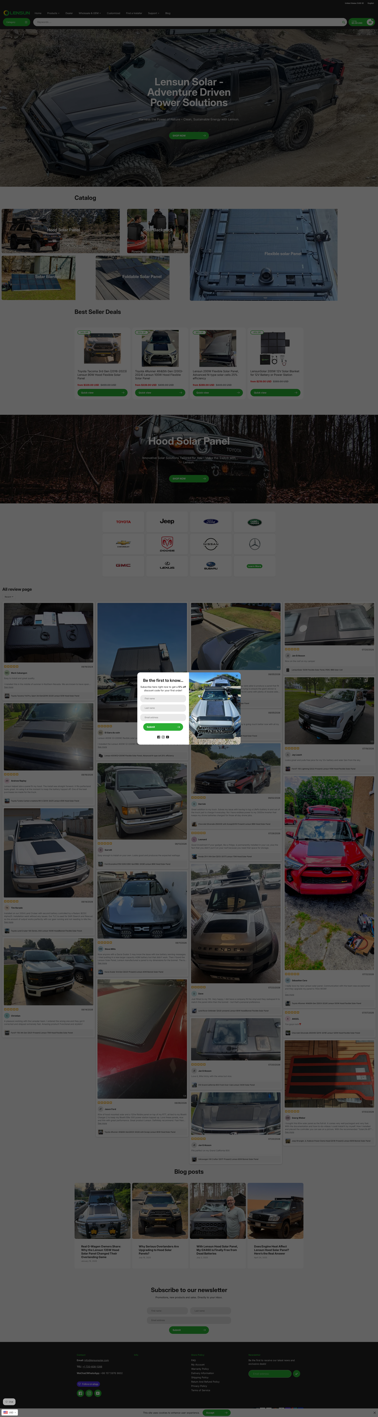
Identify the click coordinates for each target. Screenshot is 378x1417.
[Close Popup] (237, 676)
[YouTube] (167, 736)
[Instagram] (163, 736)
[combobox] (9, 1412)
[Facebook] (158, 736)
